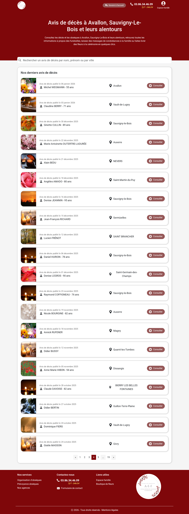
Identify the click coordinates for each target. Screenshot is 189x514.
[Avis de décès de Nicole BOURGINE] (28, 311)
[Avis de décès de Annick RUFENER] (28, 330)
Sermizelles (119, 217)
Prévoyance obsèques (28, 484)
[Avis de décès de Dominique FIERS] (28, 425)
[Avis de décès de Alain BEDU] (28, 161)
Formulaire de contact (71, 488)
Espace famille (103, 480)
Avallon (117, 85)
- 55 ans (59, 87)
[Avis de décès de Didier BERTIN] (28, 406)
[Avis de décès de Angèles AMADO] (28, 180)
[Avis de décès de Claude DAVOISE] (28, 387)
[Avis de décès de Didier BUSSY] (28, 349)
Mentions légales (110, 510)
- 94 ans (59, 369)
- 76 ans (61, 294)
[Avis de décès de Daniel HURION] (28, 255)
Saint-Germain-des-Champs (126, 274)
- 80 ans (57, 181)
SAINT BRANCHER (123, 236)
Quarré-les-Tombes (123, 349)
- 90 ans (57, 275)
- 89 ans (57, 124)
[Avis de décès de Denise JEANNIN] (28, 198)
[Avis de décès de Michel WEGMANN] (28, 85)
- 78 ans (57, 256)
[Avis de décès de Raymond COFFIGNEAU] (28, 293)
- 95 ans (58, 200)
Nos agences (23, 488)
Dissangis (118, 368)
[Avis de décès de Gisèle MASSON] (28, 443)
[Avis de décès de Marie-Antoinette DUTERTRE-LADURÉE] (28, 142)
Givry (116, 443)
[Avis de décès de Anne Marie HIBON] (28, 368)
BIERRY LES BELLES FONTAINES (126, 387)
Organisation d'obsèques (29, 480)
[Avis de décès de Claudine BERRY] (28, 104)
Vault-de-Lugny (121, 104)
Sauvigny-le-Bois (122, 123)
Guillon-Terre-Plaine (124, 406)
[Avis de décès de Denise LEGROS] (28, 274)
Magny (117, 330)
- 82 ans (58, 313)
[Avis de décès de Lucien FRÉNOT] (28, 236)
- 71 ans (57, 106)
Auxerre (117, 142)
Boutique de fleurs (105, 484)
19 (108, 457)
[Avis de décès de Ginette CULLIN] (28, 123)
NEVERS (117, 161)
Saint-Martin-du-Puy (124, 179)
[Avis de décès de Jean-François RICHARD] (28, 217)
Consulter (157, 85)
